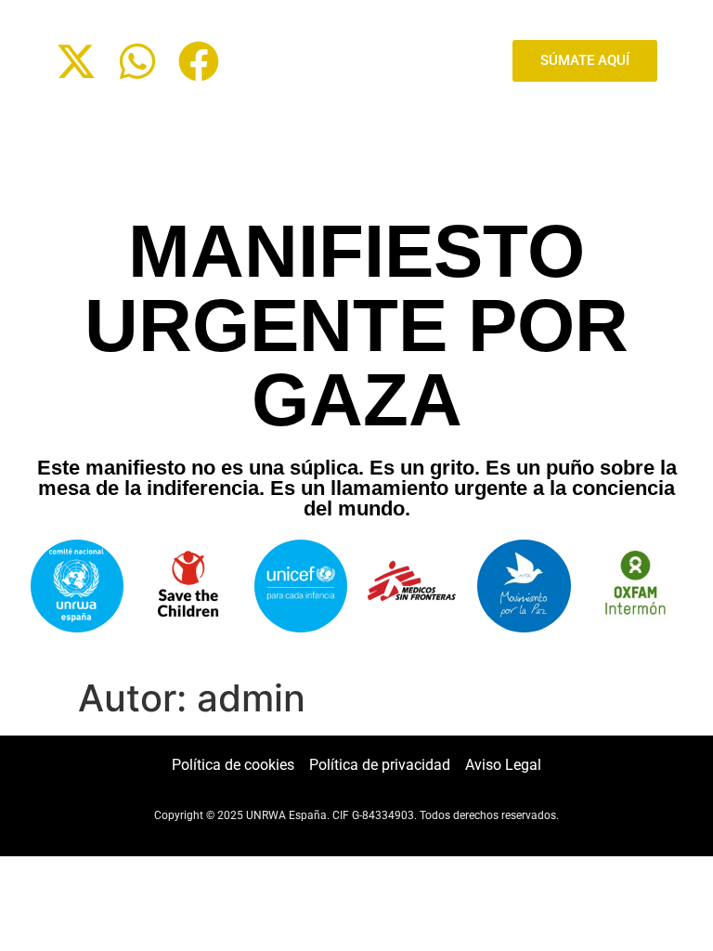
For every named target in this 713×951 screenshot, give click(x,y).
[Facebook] (198, 61)
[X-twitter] (76, 61)
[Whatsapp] (137, 61)
